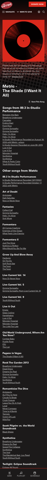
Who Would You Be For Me (14, 249)
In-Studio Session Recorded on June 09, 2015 (23, 145)
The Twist (7, 267)
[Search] (43, 12)
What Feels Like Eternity (13, 234)
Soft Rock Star (9, 264)
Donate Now (37, 4)
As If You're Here (10, 395)
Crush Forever (9, 401)
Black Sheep (8, 432)
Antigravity (7, 392)
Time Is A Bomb (10, 411)
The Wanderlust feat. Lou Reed (16, 455)
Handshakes (8, 316)
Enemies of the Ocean (12, 231)
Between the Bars (11, 115)
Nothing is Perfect (10, 246)
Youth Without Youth (11, 164)
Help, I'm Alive (9, 134)
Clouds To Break (10, 398)
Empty (5, 310)
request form (17, 77)
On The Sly (7, 261)
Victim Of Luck (9, 417)
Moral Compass (10, 409)
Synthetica (7, 156)
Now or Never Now (11, 201)
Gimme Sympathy (10, 129)
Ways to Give (26, 12)
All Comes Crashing (11, 228)
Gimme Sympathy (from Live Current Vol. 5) (22, 291)
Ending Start (8, 123)
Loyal (5, 406)
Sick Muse (7, 219)
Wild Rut (6, 420)
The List (6, 347)
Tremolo (6, 414)
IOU (4, 344)
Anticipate (7, 195)
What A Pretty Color (11, 162)
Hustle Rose (8, 342)
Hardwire (7, 258)
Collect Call (8, 210)
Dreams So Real (10, 372)
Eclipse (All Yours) (10, 468)
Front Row (7, 126)
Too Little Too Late (10, 327)
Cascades (7, 121)
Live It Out (7, 148)
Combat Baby (9, 339)
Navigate (10, 12)
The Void (6, 453)
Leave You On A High (12, 403)
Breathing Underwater (12, 118)
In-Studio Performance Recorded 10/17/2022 (22, 180)
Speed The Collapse (11, 447)
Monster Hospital (10, 153)
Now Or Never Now (11, 279)
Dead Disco (8, 369)
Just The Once (9, 243)
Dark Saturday (9, 198)
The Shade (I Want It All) (13, 357)
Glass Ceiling (8, 313)
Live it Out (7, 318)
